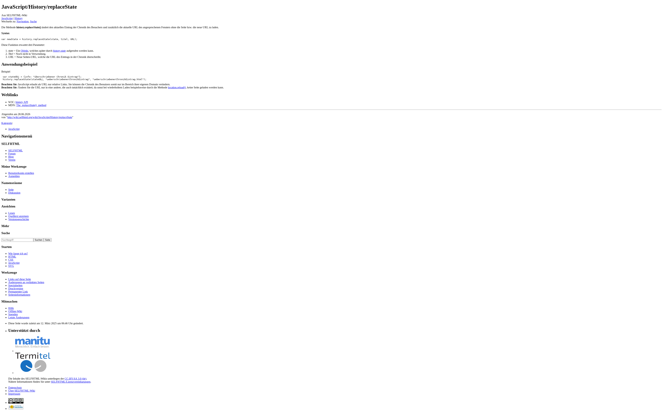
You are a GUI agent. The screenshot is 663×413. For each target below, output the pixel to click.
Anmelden (14, 176)
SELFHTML (15, 150)
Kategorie (6, 123)
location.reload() (177, 87)
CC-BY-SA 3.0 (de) (75, 378)
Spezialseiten (15, 285)
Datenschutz (15, 387)
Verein (11, 159)
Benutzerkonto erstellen (21, 173)
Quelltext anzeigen (18, 216)
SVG (11, 265)
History (19, 18)
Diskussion (14, 192)
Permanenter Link (18, 291)
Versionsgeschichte (18, 219)
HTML (12, 256)
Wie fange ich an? (18, 253)
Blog (11, 156)
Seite (11, 189)
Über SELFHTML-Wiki (21, 390)
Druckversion (15, 288)
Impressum (14, 393)
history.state (59, 50)
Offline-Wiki (15, 311)
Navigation (23, 21)
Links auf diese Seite (19, 279)
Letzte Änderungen (18, 317)
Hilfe (11, 308)
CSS (10, 259)
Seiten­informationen (19, 294)
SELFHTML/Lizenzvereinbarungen (70, 381)
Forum (12, 153)
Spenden (13, 314)
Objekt (24, 50)
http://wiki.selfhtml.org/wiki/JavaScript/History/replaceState (39, 117)
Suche (33, 21)
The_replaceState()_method (31, 105)
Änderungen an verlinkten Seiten (26, 282)
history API (22, 102)
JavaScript (7, 18)
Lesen (11, 213)
